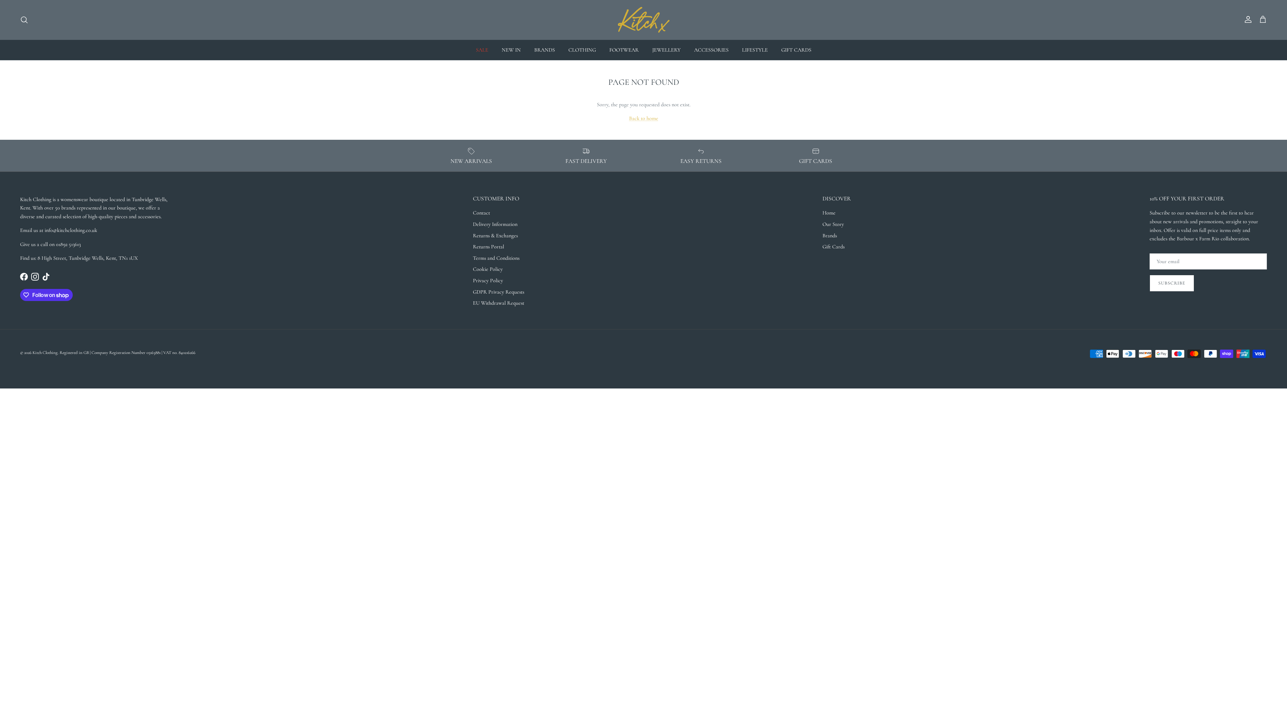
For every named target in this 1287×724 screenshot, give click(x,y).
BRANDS (544, 50)
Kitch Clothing (45, 352)
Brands (829, 235)
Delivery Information (495, 224)
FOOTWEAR (624, 50)
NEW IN (511, 50)
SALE (482, 50)
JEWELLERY (666, 50)
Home (829, 212)
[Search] (24, 20)
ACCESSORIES (711, 50)
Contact (481, 212)
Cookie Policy (488, 269)
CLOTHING (582, 50)
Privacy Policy (488, 280)
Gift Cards (833, 246)
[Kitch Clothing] (644, 20)
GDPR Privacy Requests (498, 292)
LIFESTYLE (755, 50)
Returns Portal (488, 246)
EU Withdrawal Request (498, 303)
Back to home (643, 118)
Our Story (833, 224)
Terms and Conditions (496, 258)
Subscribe (1171, 283)
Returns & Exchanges (495, 235)
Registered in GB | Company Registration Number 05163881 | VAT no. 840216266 (127, 352)
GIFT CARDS (796, 50)
